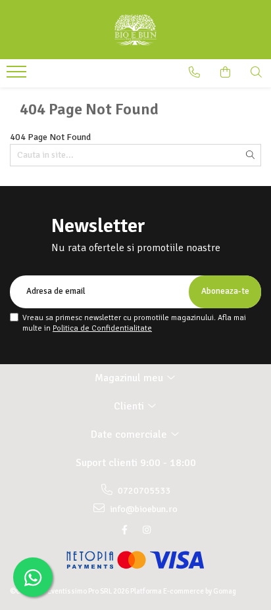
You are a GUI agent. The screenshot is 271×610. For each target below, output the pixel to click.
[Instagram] (146, 530)
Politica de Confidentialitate (102, 328)
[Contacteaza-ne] (194, 72)
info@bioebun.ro (143, 509)
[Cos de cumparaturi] (225, 72)
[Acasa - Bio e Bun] (135, 30)
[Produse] (18, 75)
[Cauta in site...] (256, 72)
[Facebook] (124, 530)
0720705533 (143, 490)
